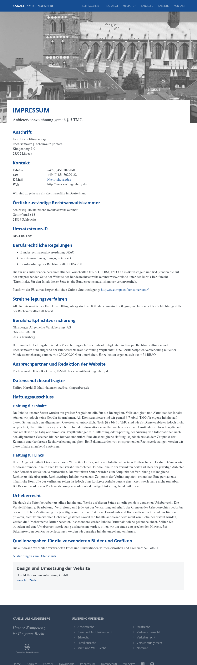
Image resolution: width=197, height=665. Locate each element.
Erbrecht (83, 637)
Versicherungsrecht (149, 643)
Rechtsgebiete (90, 6)
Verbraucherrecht (148, 632)
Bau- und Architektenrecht (95, 632)
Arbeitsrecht (86, 627)
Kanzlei (33, 6)
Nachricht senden (59, 179)
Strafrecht (143, 627)
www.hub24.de (27, 580)
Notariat (112, 6)
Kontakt (179, 6)
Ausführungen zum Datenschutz (34, 556)
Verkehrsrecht (146, 637)
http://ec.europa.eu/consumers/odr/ (125, 289)
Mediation (129, 6)
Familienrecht (87, 643)
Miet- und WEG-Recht (92, 648)
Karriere (163, 6)
